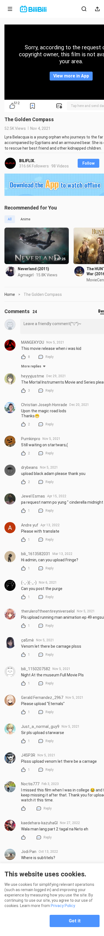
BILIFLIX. (27, 161)
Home (9, 294)
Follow (88, 163)
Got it (75, 920)
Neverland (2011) (33, 269)
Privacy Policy (63, 905)
